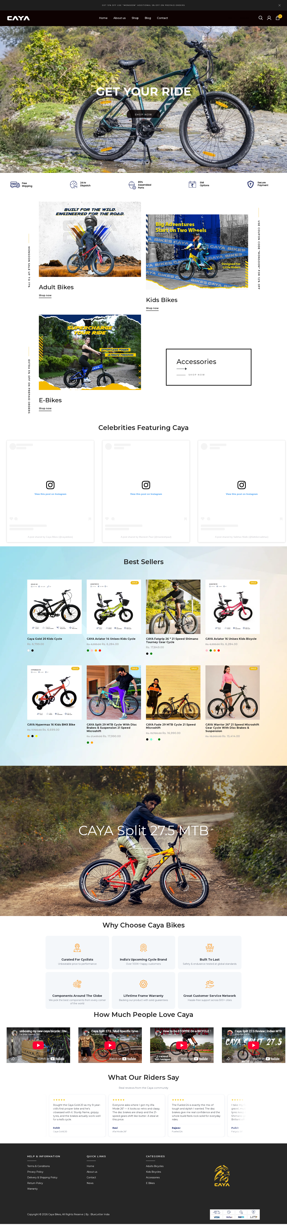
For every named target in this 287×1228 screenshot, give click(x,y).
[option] (143, 99)
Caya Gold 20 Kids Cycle (44, 638)
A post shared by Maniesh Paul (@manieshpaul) (146, 537)
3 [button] (147, 163)
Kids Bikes (162, 300)
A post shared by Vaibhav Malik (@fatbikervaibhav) (241, 537)
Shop (135, 18)
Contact (162, 18)
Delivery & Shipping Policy (42, 1177)
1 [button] (139, 163)
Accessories (196, 362)
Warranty (32, 1188)
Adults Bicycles (154, 1166)
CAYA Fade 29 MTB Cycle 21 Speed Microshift (171, 726)
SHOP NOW (197, 374)
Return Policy (35, 1183)
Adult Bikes (56, 287)
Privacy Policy (35, 1171)
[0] (278, 19)
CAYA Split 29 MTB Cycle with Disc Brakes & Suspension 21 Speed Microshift (112, 728)
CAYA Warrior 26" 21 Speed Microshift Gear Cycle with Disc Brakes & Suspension (232, 728)
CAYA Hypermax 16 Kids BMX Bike (51, 724)
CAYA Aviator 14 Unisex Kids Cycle (111, 638)
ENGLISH (244, 18)
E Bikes (150, 1183)
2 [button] (143, 163)
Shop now (143, 113)
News (90, 1183)
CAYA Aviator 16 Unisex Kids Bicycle (231, 638)
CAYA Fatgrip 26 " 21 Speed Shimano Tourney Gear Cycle (172, 640)
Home (103, 18)
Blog (148, 18)
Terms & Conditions (38, 1166)
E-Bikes (50, 400)
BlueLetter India (100, 1214)
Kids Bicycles (153, 1171)
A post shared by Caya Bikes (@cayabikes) (50, 537)
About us (119, 18)
